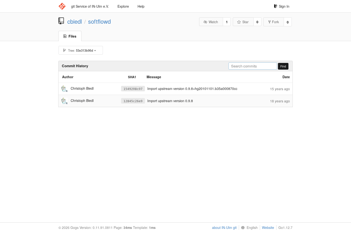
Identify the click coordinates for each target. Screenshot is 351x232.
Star (245, 21)
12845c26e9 (133, 101)
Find (283, 66)
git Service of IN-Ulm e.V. (90, 6)
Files (72, 36)
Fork (275, 21)
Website (268, 227)
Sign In (284, 6)
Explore (123, 6)
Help (141, 6)
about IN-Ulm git (224, 227)
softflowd (99, 21)
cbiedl (74, 21)
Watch (213, 21)
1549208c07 (133, 89)
